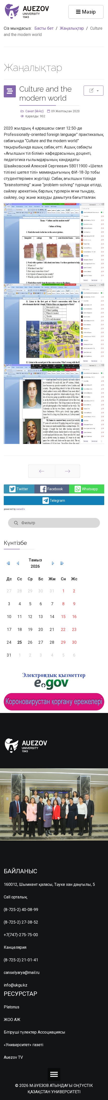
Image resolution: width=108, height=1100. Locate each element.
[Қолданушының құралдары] (93, 91)
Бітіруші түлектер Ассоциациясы (34, 1032)
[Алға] (67, 471)
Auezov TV (13, 1057)
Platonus (11, 1007)
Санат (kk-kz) (34, 111)
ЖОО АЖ (12, 1019)
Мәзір (88, 12)
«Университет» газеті (23, 1044)
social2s (20, 509)
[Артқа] (41, 471)
